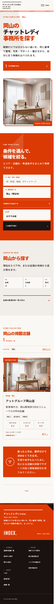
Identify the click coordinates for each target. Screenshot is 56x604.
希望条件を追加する (10, 203)
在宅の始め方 (32, 568)
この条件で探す (27, 226)
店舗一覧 (7, 585)
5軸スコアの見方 (34, 551)
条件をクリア (46, 349)
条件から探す (8, 556)
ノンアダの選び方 (34, 562)
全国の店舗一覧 (9, 551)
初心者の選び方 (33, 556)
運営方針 (7, 579)
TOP (5, 573)
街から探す (7, 562)
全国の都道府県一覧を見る (27, 300)
